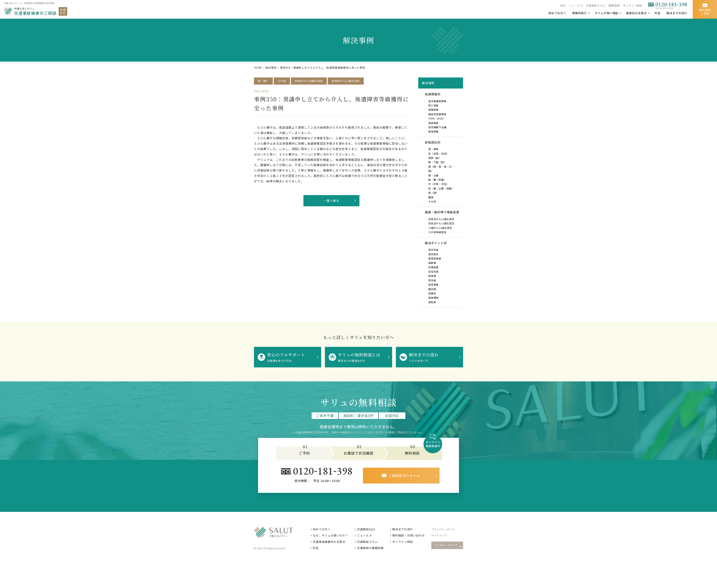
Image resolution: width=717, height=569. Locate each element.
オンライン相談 (632, 5)
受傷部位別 (432, 142)
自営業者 (433, 284)
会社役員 (433, 271)
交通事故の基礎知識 (370, 548)
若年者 (432, 280)
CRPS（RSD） (436, 118)
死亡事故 (433, 105)
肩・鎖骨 (433, 149)
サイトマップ (439, 535)
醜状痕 (432, 289)
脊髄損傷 (433, 109)
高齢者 (432, 263)
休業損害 (433, 267)
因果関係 (433, 297)
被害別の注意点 (636, 13)
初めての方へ (321, 529)
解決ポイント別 (436, 243)
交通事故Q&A (366, 529)
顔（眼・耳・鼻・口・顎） (441, 169)
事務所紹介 (579, 13)
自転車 (432, 302)
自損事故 (433, 123)
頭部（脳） (434, 158)
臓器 (431, 197)
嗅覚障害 (433, 131)
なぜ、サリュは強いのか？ (330, 535)
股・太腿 (433, 175)
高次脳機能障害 (437, 101)
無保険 (432, 276)
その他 (282, 81)
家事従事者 (434, 258)
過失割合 (433, 254)
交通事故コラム (595, 5)
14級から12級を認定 (440, 228)
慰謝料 (432, 293)
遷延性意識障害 (437, 114)
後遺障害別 (432, 94)
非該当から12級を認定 (346, 81)
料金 (658, 13)
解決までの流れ (676, 13)
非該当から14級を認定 (309, 81)
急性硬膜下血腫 (437, 127)
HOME (258, 67)
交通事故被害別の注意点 (329, 542)
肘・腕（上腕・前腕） (441, 188)
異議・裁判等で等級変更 (442, 212)
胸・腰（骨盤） (437, 179)
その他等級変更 (437, 232)
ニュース (574, 5)
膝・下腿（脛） (437, 162)
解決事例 (271, 67)
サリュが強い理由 (606, 13)
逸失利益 (433, 249)
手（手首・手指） (438, 184)
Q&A (563, 5)
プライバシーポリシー (444, 529)
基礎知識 (614, 5)
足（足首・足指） (438, 153)
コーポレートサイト (446, 545)
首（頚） (263, 81)
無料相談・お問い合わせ (408, 535)
